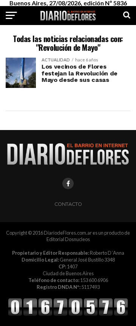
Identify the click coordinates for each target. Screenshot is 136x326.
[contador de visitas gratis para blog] (68, 315)
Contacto (68, 204)
